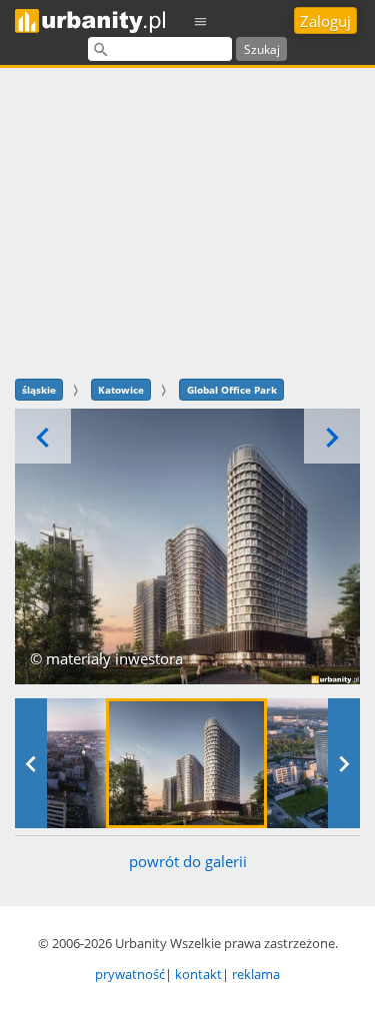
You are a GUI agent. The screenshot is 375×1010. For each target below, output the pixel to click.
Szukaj (262, 49)
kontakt (198, 974)
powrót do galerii (188, 861)
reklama (256, 974)
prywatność (130, 974)
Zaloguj (325, 21)
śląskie (39, 390)
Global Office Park (232, 390)
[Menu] (201, 20)
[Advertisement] (187, 220)
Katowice (121, 390)
